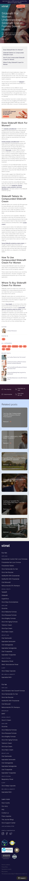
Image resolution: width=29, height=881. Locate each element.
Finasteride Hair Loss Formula (11, 562)
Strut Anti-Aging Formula (9, 622)
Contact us (5, 813)
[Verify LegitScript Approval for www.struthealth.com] (4, 843)
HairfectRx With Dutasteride (10, 576)
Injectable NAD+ (7, 677)
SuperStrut (5, 599)
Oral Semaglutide (7, 645)
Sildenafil (21, 81)
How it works (6, 803)
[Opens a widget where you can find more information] (21, 878)
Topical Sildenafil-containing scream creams (13, 243)
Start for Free (21, 6)
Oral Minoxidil (6, 582)
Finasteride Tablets (8, 566)
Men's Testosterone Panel (10, 664)
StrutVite (4, 608)
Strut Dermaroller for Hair (10, 569)
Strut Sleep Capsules (9, 671)
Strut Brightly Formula (9, 618)
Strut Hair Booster (7, 572)
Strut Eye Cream (7, 628)
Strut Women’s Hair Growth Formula (13, 691)
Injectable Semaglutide (9, 648)
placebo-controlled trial (10, 128)
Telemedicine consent (6, 869)
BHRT (3, 714)
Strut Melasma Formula (9, 612)
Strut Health (9, 304)
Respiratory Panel (7, 661)
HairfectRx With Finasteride (10, 579)
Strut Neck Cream (7, 632)
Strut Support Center (8, 823)
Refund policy (5, 871)
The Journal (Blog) (8, 819)
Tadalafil (4, 592)
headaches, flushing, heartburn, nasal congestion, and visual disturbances (12, 187)
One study (8, 150)
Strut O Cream (6, 720)
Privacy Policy (5, 867)
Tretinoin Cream (7, 625)
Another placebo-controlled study (10, 141)
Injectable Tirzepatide (9, 655)
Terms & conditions (6, 864)
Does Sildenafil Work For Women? (13, 50)
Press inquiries (6, 816)
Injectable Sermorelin (8, 641)
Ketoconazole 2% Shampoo (11, 586)
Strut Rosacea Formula (9, 615)
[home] (8, 6)
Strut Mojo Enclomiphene (10, 602)
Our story (5, 806)
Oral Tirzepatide (7, 651)
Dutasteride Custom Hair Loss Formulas (14, 559)
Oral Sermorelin (7, 638)
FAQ (3, 809)
